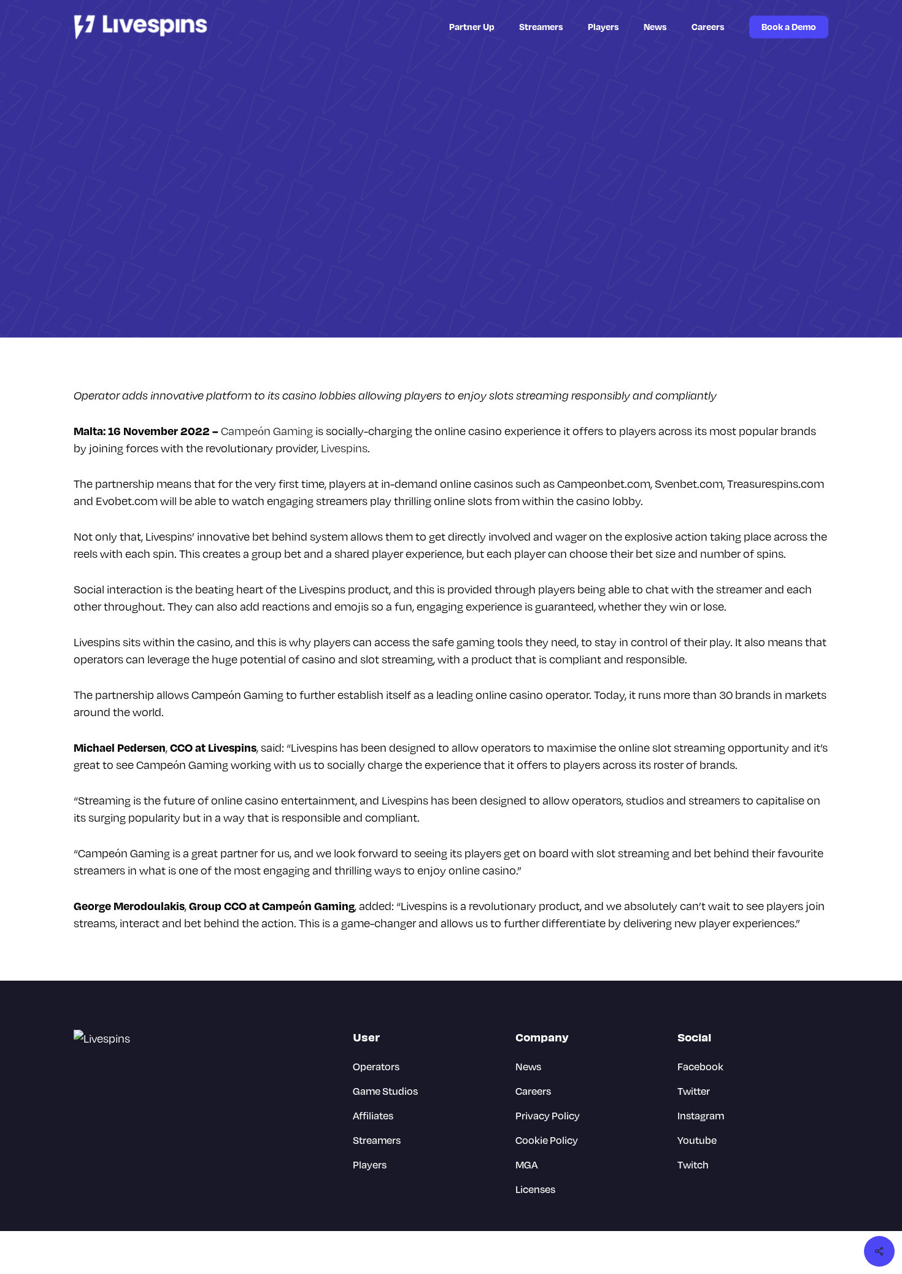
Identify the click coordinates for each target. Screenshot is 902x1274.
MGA (526, 1164)
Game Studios (396, 229)
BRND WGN (807, 1252)
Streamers (377, 1140)
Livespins (344, 448)
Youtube (697, 1140)
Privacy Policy (547, 1115)
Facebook (700, 1066)
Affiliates (373, 1115)
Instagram (700, 1115)
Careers (533, 1091)
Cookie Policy (546, 1140)
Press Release (508, 229)
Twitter (693, 1091)
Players (370, 1164)
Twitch (693, 1164)
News (453, 229)
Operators (376, 1066)
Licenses (535, 1189)
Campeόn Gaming (267, 431)
